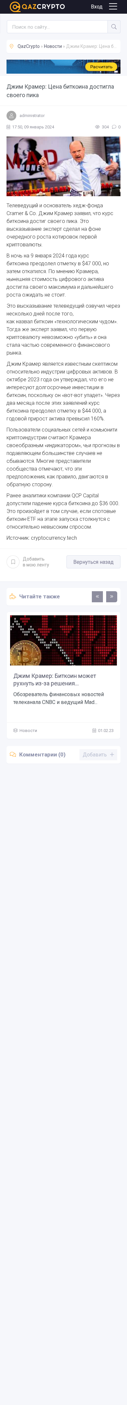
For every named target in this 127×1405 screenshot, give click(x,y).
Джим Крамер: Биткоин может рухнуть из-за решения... (54, 679)
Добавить (36, 561)
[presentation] (97, 596)
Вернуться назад (93, 562)
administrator (32, 115)
